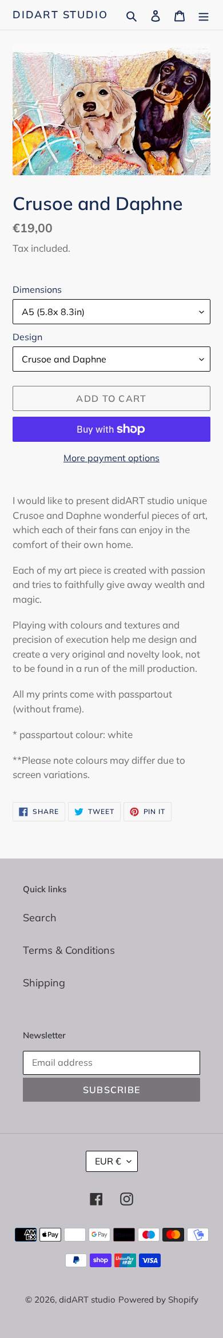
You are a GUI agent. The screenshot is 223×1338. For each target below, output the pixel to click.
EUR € (108, 1161)
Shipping (44, 982)
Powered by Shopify (158, 1299)
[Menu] (204, 14)
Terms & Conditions (69, 950)
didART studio (60, 15)
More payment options (111, 458)
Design (27, 336)
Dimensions (37, 289)
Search (40, 917)
